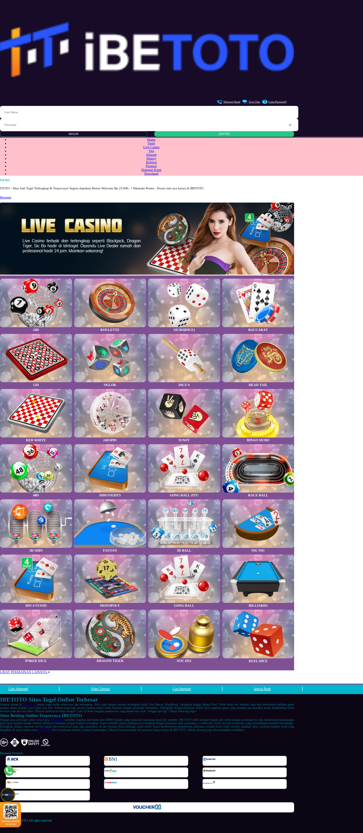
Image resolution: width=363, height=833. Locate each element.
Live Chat (254, 101)
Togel (151, 143)
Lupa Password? (277, 101)
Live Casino (151, 147)
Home (151, 139)
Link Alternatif (18, 689)
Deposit (151, 155)
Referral (151, 162)
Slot (151, 151)
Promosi (151, 166)
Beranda (5, 197)
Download (151, 173)
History (151, 158)
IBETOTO (29, 704)
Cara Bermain (181, 689)
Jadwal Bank (262, 689)
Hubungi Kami (232, 101)
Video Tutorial (100, 689)
